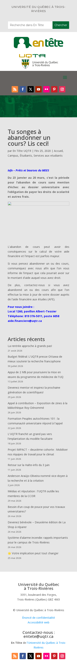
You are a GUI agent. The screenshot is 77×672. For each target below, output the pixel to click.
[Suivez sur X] (30, 89)
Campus (13, 155)
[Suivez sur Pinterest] (54, 89)
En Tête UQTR (22, 151)
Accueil (58, 151)
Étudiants (26, 155)
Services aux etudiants (48, 155)
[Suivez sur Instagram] (62, 89)
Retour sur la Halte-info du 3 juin (29, 465)
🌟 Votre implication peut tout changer (33, 553)
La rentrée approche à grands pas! (30, 346)
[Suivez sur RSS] (15, 89)
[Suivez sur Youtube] (38, 89)
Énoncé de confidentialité (38, 617)
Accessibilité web (38, 622)
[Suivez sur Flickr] (46, 89)
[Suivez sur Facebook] (23, 89)
